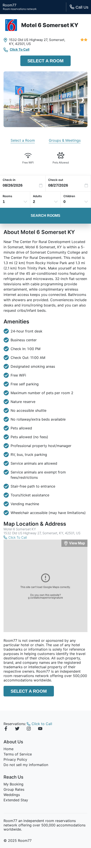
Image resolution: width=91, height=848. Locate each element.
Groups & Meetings (65, 140)
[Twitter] (17, 729)
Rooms (7, 196)
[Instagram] (29, 729)
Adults (37, 196)
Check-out (55, 180)
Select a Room (45, 60)
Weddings (12, 794)
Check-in (9, 180)
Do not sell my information (26, 765)
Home (8, 749)
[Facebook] (6, 729)
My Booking (13, 784)
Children (69, 196)
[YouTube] (40, 729)
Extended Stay (16, 800)
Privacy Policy (15, 759)
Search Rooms (45, 215)
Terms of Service (18, 754)
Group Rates (14, 789)
